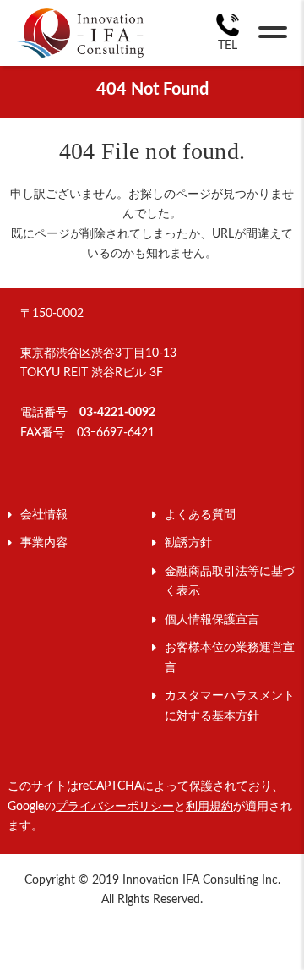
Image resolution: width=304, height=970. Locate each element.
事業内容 (44, 543)
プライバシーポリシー (115, 807)
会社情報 (44, 515)
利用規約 (209, 807)
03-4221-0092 (117, 413)
